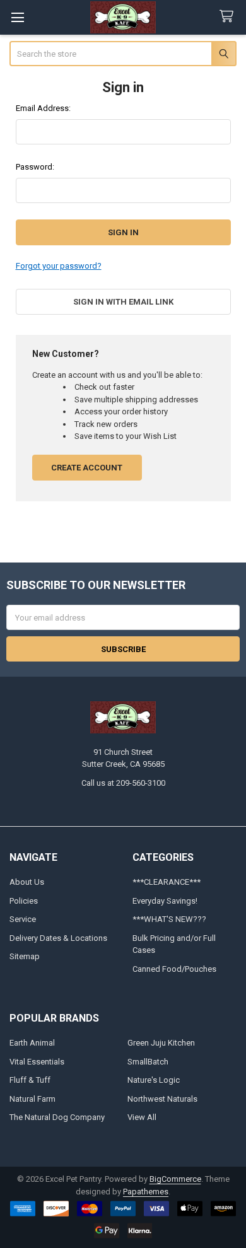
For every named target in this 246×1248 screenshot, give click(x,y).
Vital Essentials (36, 1061)
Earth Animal (32, 1042)
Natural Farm (32, 1099)
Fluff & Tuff (29, 1080)
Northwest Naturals (162, 1099)
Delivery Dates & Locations (58, 938)
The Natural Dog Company (57, 1117)
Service (22, 919)
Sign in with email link (123, 301)
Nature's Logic (153, 1080)
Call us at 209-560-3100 (123, 783)
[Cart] (229, 17)
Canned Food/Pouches (174, 969)
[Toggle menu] (17, 17)
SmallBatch (147, 1061)
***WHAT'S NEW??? (169, 919)
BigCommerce (175, 1179)
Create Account (86, 467)
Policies (23, 901)
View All (141, 1117)
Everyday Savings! (164, 901)
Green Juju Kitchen (161, 1042)
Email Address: (43, 108)
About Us (26, 882)
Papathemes (145, 1191)
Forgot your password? (59, 266)
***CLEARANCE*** (166, 882)
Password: (35, 167)
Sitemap (24, 956)
